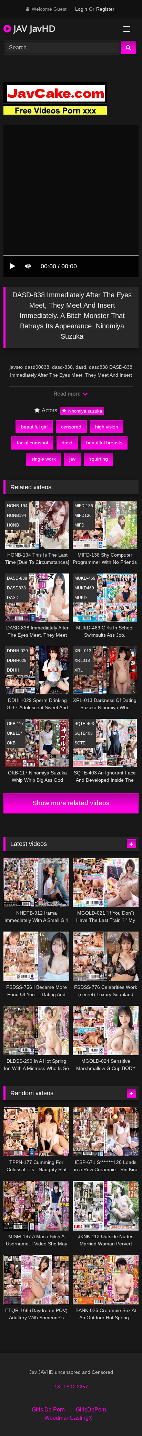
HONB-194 (17, 505)
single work (43, 459)
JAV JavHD (33, 28)
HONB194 (16, 515)
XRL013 (82, 660)
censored (71, 427)
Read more (67, 394)
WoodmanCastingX (68, 1418)
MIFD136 (83, 515)
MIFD (79, 525)
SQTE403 (83, 733)
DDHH (13, 670)
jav (72, 459)
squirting (98, 459)
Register (105, 9)
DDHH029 (17, 660)
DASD (13, 597)
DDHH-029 (17, 650)
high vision (106, 427)
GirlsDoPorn (91, 1410)
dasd (67, 442)
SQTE (79, 743)
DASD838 (16, 588)
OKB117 (14, 733)
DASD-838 (17, 578)
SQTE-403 (84, 723)
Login (81, 9)
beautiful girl (34, 427)
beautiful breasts (104, 442)
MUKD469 (84, 588)
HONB (13, 525)
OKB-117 (15, 723)
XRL (78, 670)
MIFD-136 (83, 505)
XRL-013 (82, 650)
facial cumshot (32, 442)
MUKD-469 (84, 578)
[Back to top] (120, 1415)
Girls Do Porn (48, 1410)
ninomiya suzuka (84, 410)
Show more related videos (71, 803)
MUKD (80, 597)
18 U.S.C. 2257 (71, 1386)
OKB (11, 743)
